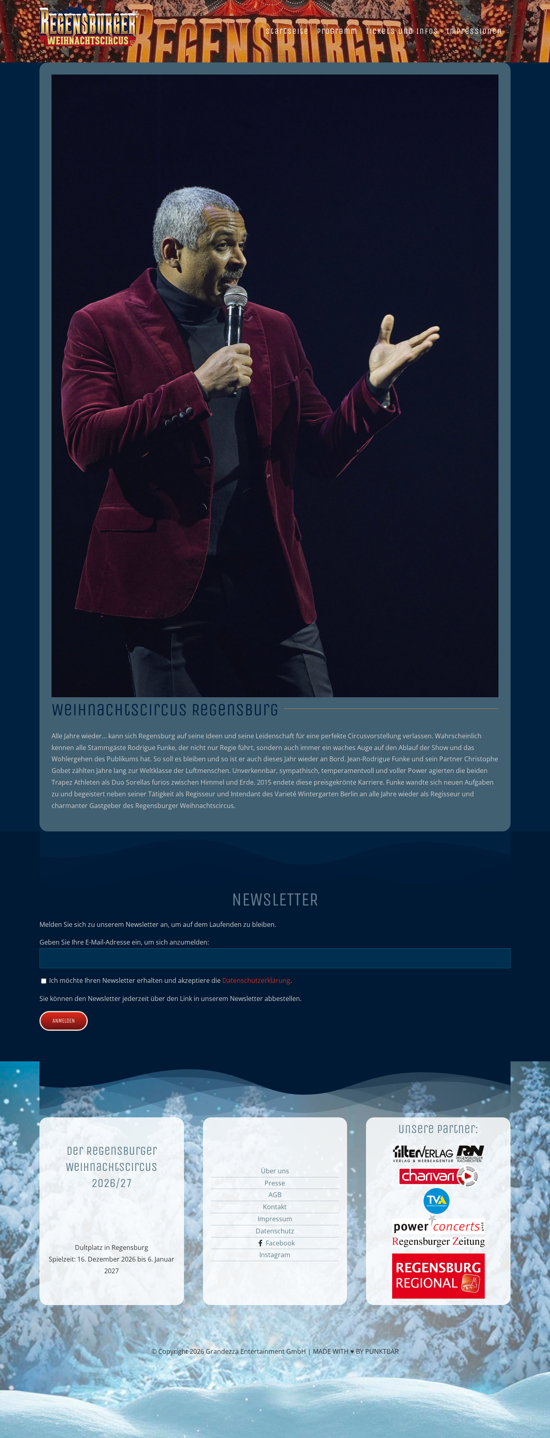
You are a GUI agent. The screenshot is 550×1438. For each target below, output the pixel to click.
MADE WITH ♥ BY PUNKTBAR (356, 1351)
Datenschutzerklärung (256, 980)
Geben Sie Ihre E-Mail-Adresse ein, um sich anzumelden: (124, 942)
